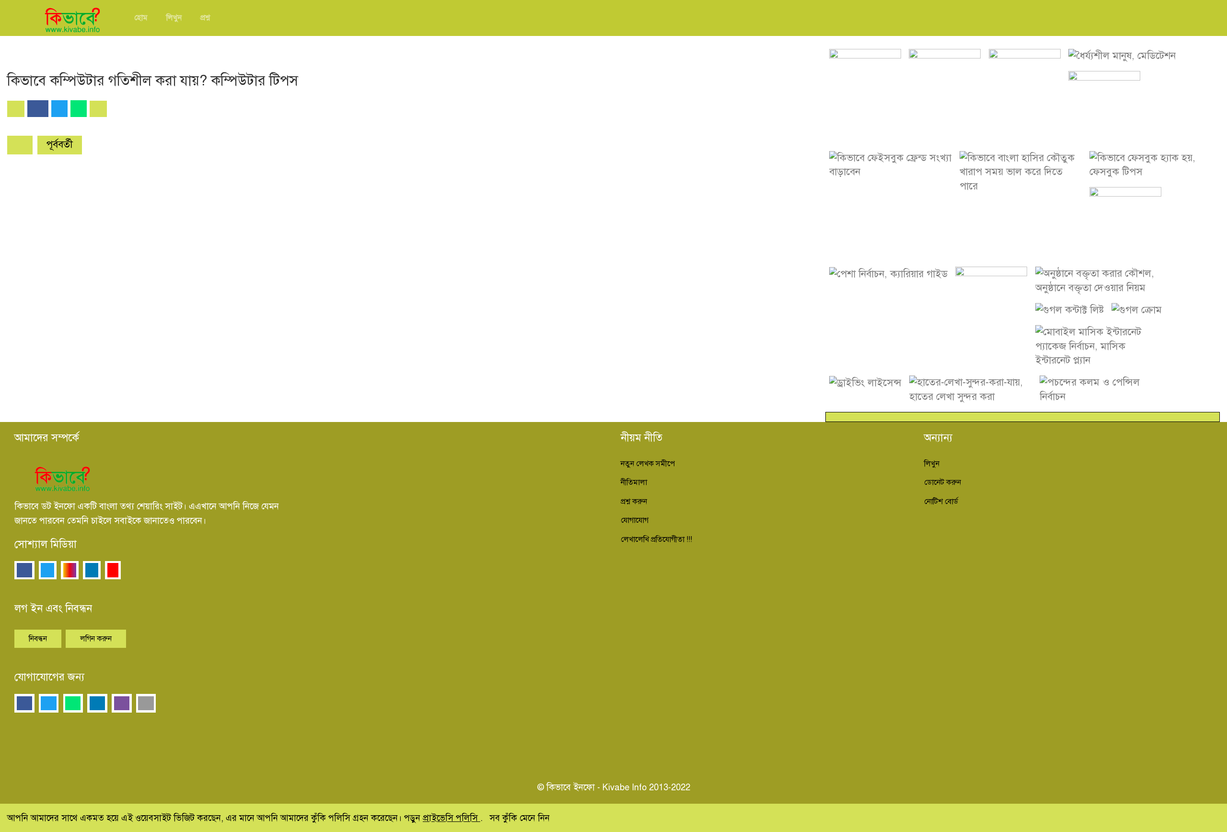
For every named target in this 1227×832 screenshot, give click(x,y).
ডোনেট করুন (942, 482)
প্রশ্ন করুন (634, 501)
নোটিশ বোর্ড (941, 501)
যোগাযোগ (634, 520)
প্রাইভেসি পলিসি (451, 817)
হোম (141, 18)
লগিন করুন (96, 639)
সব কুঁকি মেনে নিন (519, 817)
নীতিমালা (634, 482)
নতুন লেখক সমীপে (648, 464)
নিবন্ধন (38, 639)
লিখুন (174, 18)
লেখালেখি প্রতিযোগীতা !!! (656, 539)
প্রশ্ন (205, 18)
